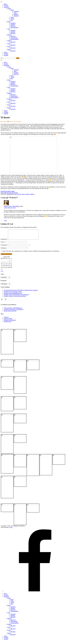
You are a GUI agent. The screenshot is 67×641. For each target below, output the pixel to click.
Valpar (5, 52)
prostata (27, 194)
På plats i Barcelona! (9, 192)
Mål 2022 (12, 42)
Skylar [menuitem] (9, 630)
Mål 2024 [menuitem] (12, 634)
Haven (9, 21)
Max (11, 20)
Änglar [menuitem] (9, 598)
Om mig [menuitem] (6, 595)
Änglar (9, 8)
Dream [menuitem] (9, 633)
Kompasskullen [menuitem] (14, 623)
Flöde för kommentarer (10, 320)
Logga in (6, 317)
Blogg (5, 4)
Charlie (12, 18)
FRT (11, 527)
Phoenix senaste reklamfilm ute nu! (13, 293)
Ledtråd (8, 191)
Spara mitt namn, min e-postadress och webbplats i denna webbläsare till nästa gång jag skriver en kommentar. (31, 251)
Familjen (16, 14)
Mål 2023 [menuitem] (12, 609)
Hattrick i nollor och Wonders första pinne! (15, 296)
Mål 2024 (12, 51)
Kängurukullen (14, 27)
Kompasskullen (14, 39)
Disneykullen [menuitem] (13, 621)
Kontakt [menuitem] (6, 639)
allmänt (19, 121)
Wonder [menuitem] (9, 624)
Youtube (6, 53)
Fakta (15, 13)
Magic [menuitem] (12, 599)
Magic (12, 10)
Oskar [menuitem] (12, 601)
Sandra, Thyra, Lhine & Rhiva (12, 206)
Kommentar (4, 239)
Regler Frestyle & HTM (10, 310)
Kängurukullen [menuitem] (14, 611)
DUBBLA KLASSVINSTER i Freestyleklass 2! (16, 294)
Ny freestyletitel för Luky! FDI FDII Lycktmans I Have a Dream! (21, 290)
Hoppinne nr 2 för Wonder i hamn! (13, 291)
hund (15, 194)
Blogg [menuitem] (5, 593)
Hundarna (6, 7)
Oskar (12, 17)
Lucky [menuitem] (9, 627)
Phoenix (9, 34)
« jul (2, 271)
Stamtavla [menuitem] (13, 607)
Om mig (6, 5)
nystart (19, 194)
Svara (5, 220)
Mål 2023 (12, 26)
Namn (3, 242)
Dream (9, 49)
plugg (23, 194)
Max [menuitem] (11, 604)
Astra (8, 29)
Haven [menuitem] (9, 605)
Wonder (9, 40)
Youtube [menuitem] (6, 637)
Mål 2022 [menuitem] (12, 625)
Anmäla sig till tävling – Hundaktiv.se (13, 309)
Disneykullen (13, 37)
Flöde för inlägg (8, 318)
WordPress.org (8, 321)
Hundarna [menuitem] (6, 596)
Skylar (9, 46)
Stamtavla (16, 11)
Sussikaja (4, 121)
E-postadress (4, 245)
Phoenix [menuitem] (9, 618)
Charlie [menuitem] (12, 602)
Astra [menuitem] (8, 612)
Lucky (9, 43)
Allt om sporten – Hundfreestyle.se (13, 308)
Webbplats (3, 248)
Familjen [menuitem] (12, 608)
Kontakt (6, 55)
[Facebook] (35, 591)
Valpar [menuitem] (5, 636)
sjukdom (32, 194)
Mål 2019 (16, 15)
